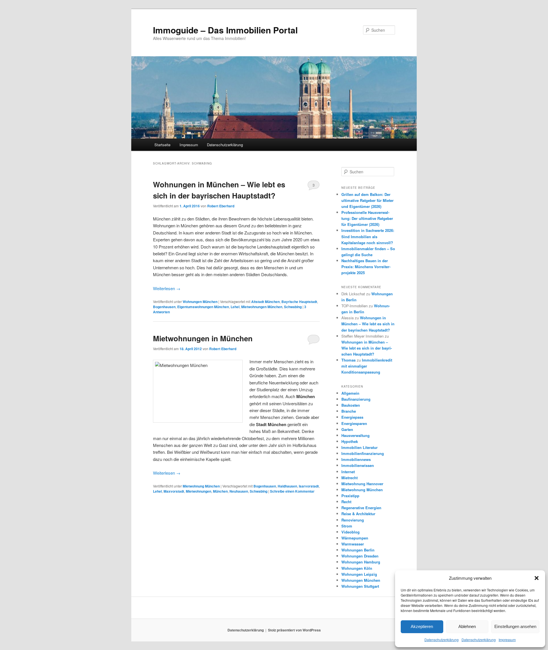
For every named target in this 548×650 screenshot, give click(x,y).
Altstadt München (265, 301)
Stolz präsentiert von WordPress (294, 630)
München (220, 491)
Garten (347, 429)
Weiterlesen (166, 288)
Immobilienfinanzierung (362, 453)
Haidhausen (287, 486)
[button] (536, 578)
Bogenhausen (164, 306)
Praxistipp (350, 495)
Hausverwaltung (355, 435)
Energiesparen (354, 423)
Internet (348, 471)
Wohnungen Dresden (359, 556)
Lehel (235, 306)
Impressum (507, 639)
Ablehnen (467, 626)
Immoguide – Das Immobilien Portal (225, 30)
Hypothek (349, 441)
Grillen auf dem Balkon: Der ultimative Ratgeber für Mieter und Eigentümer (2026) (367, 200)
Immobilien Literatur (359, 447)
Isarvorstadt (309, 486)
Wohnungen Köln (356, 568)
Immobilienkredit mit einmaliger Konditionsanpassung (366, 366)
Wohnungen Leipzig (359, 574)
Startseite (162, 144)
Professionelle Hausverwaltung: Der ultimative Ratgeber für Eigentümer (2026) (367, 218)
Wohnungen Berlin (357, 550)
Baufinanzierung (355, 399)
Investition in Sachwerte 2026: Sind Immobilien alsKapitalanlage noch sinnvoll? (367, 236)
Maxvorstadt (174, 491)
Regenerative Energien (361, 507)
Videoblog (350, 532)
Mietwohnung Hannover (362, 483)
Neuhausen (238, 491)
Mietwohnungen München (261, 306)
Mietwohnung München (201, 486)
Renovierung (352, 520)
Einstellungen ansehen (515, 626)
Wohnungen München (200, 301)
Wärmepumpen (354, 538)
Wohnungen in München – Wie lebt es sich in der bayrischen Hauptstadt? (367, 323)
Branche (348, 411)
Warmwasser (352, 544)
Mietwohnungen (198, 491)
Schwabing (293, 306)
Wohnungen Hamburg (360, 562)
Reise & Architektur (358, 513)
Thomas (348, 360)
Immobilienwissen (357, 465)
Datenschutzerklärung (441, 639)
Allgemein (350, 393)
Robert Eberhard (220, 205)
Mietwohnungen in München (203, 338)
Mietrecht (349, 477)
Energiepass (352, 417)
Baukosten (350, 405)
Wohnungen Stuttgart (360, 586)
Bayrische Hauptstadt (299, 301)
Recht (346, 501)
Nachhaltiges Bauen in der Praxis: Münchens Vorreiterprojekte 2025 (365, 266)
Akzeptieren (422, 626)
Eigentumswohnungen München (203, 306)
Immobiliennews (356, 459)
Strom (346, 526)
